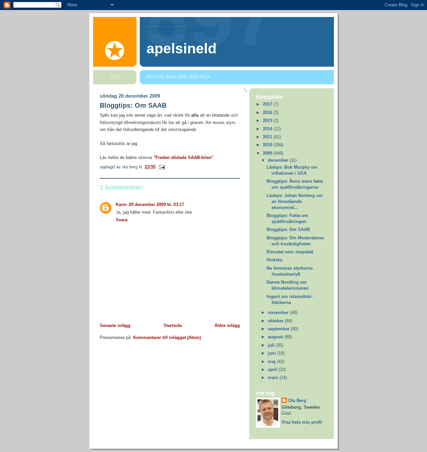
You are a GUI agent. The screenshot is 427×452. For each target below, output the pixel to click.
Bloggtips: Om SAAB (133, 105)
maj (272, 361)
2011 (268, 136)
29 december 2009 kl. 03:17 (156, 204)
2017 (268, 104)
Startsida (172, 325)
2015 (268, 120)
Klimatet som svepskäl (290, 251)
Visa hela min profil (302, 422)
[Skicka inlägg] (161, 166)
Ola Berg (297, 400)
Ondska (274, 259)
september (279, 328)
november (279, 312)
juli (272, 345)
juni (272, 353)
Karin (121, 204)
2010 (268, 144)
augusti (276, 336)
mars (274, 377)
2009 (268, 153)
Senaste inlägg (115, 325)
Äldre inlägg (227, 325)
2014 (268, 128)
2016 (268, 112)
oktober (276, 320)
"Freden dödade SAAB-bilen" (183, 157)
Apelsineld (181, 48)
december (279, 160)
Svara (121, 219)
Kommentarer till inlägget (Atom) (167, 337)
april (273, 369)
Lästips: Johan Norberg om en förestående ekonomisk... (295, 201)
